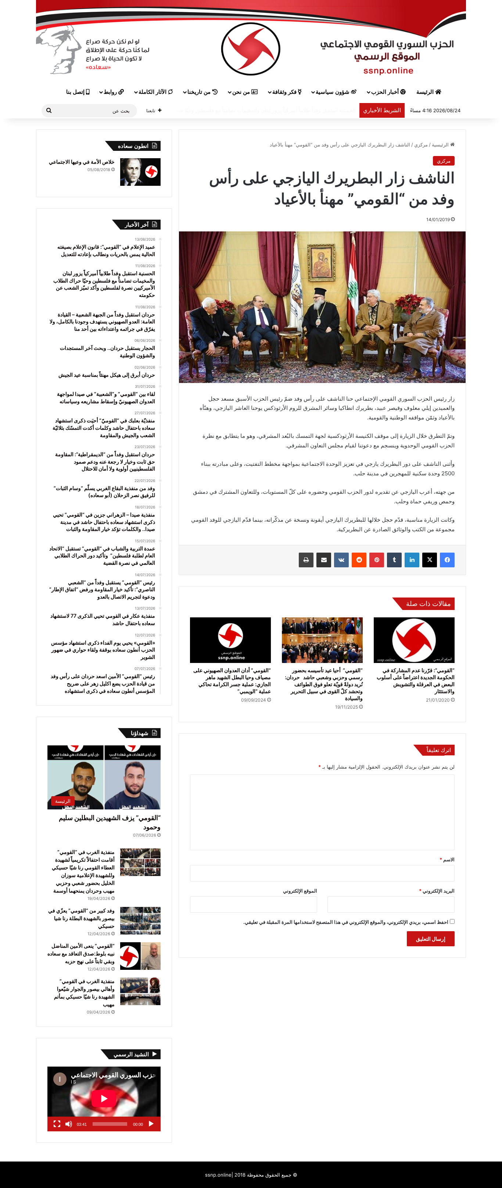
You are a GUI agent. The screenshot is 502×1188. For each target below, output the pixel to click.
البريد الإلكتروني (437, 891)
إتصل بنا (76, 92)
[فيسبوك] (447, 560)
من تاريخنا (199, 92)
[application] (104, 1099)
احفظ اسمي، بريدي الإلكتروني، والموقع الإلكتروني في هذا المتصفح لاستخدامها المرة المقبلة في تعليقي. (345, 922)
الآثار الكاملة (153, 92)
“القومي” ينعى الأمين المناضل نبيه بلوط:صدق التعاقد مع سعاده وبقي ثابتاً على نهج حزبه (81, 953)
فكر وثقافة (285, 92)
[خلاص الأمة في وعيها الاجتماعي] (140, 172)
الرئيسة (425, 92)
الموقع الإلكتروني (300, 891)
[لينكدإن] (412, 560)
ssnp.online (218, 1175)
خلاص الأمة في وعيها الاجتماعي (82, 162)
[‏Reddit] (359, 560)
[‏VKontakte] (341, 560)
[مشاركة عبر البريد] (323, 560)
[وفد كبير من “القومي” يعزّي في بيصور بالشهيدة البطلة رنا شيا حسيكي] (140, 921)
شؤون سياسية (333, 92)
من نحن (241, 92)
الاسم (447, 859)
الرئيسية (441, 145)
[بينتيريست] (376, 560)
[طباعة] (306, 560)
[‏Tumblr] (394, 560)
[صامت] (68, 1124)
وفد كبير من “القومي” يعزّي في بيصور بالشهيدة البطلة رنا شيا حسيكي (81, 918)
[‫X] (429, 560)
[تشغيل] (151, 1124)
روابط (111, 92)
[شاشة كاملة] (57, 1124)
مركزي (421, 145)
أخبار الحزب (385, 92)
